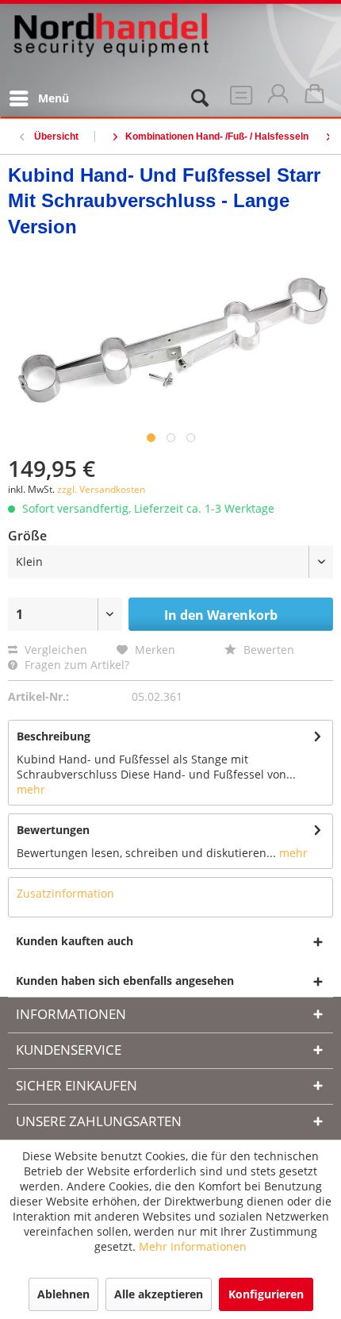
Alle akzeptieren (158, 1294)
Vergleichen (54, 649)
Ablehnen (63, 1294)
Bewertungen (53, 829)
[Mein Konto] (277, 98)
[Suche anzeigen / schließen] (199, 98)
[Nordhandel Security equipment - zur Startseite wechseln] (111, 45)
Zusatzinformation (65, 893)
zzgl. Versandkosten (101, 489)
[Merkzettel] (238, 98)
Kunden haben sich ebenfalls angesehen (125, 980)
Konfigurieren (266, 1294)
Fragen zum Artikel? (75, 664)
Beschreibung (53, 736)
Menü (53, 98)
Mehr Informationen (193, 1246)
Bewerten (267, 649)
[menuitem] (38, 98)
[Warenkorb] (315, 98)
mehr (31, 789)
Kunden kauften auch (74, 940)
